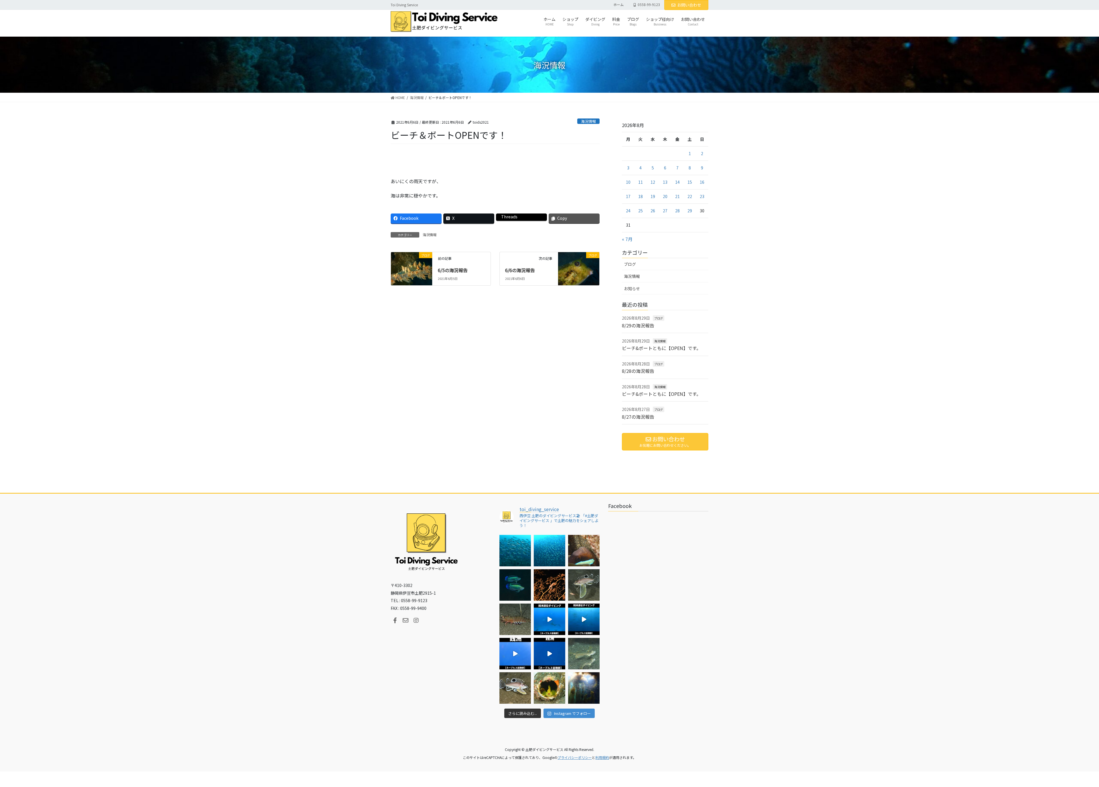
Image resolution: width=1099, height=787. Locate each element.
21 (677, 196)
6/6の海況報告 (520, 270)
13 (665, 182)
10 (628, 182)
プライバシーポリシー (575, 757)
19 (653, 196)
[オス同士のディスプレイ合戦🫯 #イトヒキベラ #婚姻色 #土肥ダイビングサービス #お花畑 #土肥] (515, 585)
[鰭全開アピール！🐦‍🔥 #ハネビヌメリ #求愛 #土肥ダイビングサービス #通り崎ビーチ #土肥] (584, 653)
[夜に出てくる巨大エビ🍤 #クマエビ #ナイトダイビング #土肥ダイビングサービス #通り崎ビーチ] (515, 619)
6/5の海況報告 (453, 270)
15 (689, 182)
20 (665, 196)
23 (702, 196)
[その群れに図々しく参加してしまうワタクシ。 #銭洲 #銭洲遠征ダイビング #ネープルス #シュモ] (549, 619)
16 (702, 182)
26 (653, 210)
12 (653, 182)
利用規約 (602, 757)
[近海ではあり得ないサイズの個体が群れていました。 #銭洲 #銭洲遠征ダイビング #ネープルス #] (584, 619)
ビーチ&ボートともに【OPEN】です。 (661, 348)
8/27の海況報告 (638, 416)
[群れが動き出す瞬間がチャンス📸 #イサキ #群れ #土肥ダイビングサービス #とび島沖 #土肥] (549, 550)
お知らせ (632, 288)
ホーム (618, 4)
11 (640, 182)
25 (640, 210)
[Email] (405, 620)
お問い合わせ (689, 5)
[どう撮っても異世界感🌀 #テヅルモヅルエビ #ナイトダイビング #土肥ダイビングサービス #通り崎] (549, 585)
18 (640, 196)
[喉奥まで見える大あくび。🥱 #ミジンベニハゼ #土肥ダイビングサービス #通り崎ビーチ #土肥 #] (549, 688)
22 (689, 196)
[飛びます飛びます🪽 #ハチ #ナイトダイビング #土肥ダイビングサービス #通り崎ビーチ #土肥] (584, 585)
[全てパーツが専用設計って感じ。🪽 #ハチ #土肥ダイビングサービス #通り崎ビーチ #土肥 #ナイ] (515, 688)
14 (677, 182)
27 (665, 210)
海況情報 (588, 121)
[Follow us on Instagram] (416, 620)
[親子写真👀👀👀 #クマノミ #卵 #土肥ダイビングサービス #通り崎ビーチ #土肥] (584, 550)
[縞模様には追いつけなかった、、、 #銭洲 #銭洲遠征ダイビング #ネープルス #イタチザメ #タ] (549, 653)
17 (628, 196)
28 (677, 210)
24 (628, 210)
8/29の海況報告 (638, 325)
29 (689, 210)
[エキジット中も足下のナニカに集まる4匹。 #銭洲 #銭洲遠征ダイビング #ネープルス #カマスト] (515, 653)
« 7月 (627, 239)
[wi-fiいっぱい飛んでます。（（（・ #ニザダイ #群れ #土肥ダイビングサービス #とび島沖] (515, 550)
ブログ (630, 264)
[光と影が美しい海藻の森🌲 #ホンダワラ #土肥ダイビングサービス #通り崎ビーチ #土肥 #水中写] (584, 688)
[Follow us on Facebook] (395, 620)
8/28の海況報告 (638, 370)
